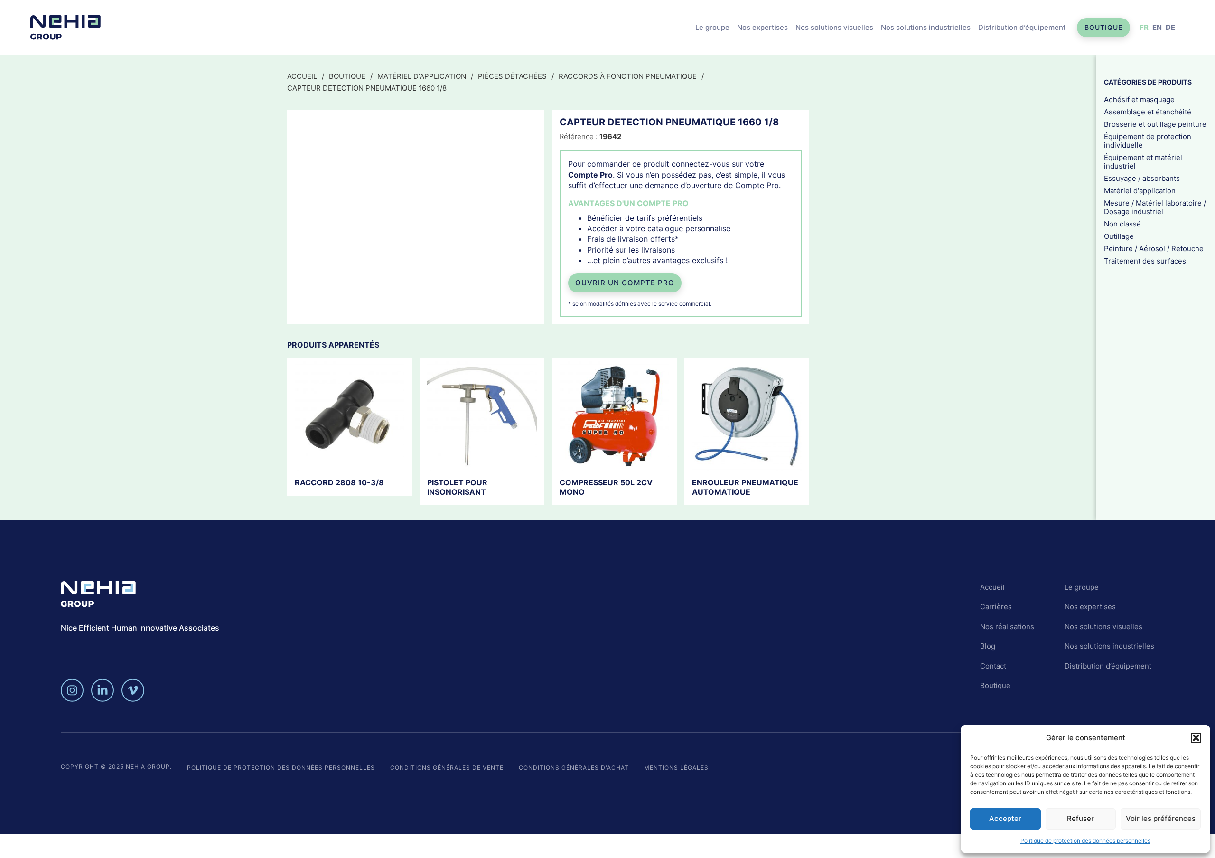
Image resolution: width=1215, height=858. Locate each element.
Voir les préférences (1161, 818)
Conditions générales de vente (447, 767)
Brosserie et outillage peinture (1155, 123)
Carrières (996, 606)
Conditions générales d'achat (574, 767)
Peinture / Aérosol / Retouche (1154, 248)
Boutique (1103, 27)
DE (1170, 27)
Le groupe (712, 27)
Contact (993, 665)
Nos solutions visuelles (834, 27)
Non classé (1122, 223)
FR (1144, 27)
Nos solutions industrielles (926, 27)
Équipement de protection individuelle (1147, 140)
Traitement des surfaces (1145, 260)
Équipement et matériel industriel (1143, 161)
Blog (987, 646)
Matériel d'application (421, 76)
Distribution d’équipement (1021, 27)
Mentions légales (676, 767)
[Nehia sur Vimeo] (133, 690)
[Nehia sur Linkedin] (102, 690)
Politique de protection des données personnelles (1085, 840)
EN (1157, 27)
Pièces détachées (512, 76)
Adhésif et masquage (1139, 99)
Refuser (1080, 818)
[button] (1196, 738)
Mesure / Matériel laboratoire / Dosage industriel (1155, 207)
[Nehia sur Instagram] (72, 690)
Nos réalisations (1007, 626)
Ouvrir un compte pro (624, 282)
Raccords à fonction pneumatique (628, 76)
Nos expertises (762, 27)
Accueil (302, 76)
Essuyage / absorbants (1142, 177)
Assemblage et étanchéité (1147, 111)
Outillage (1119, 235)
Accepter (1005, 818)
